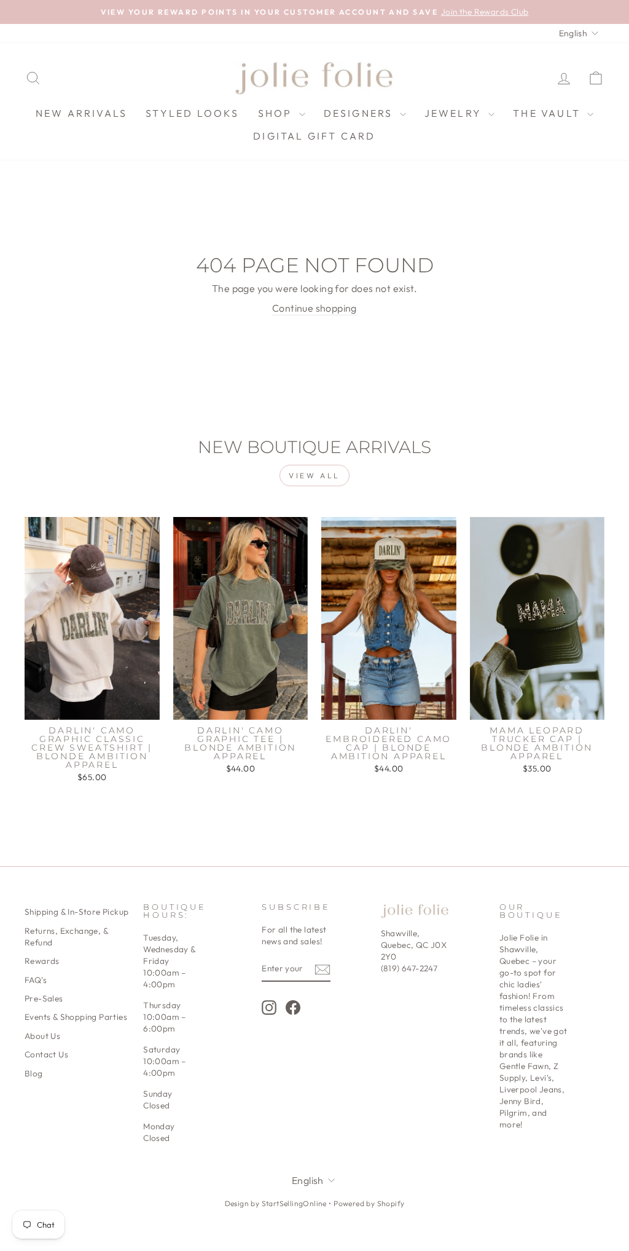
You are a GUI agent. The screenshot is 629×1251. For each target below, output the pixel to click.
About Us (42, 1035)
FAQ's (36, 979)
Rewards (42, 960)
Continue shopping (314, 308)
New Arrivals (81, 113)
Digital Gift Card (314, 136)
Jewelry (455, 113)
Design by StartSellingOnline (277, 1203)
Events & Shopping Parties (76, 1016)
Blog (34, 1073)
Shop (277, 113)
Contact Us (46, 1054)
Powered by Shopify (369, 1203)
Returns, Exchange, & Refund (66, 936)
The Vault (548, 113)
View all (314, 475)
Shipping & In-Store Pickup (76, 911)
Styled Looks (192, 113)
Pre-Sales (44, 998)
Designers (360, 113)
